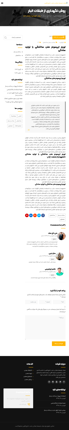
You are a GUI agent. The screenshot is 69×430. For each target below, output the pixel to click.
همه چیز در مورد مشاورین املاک (13, 99)
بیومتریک (13, 116)
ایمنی (19, 116)
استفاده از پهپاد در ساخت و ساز (13, 86)
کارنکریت (61, 42)
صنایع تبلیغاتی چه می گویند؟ (13, 102)
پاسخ (54, 239)
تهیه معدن (29, 373)
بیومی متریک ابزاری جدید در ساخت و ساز (14, 94)
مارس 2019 (18, 73)
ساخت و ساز (52, 42)
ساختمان (45, 42)
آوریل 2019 (18, 69)
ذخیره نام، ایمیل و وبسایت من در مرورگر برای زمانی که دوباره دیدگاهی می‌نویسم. (46, 310)
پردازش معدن (28, 380)
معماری (62, 219)
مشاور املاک (18, 126)
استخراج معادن (28, 376)
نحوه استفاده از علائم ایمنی (14, 90)
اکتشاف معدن (28, 370)
